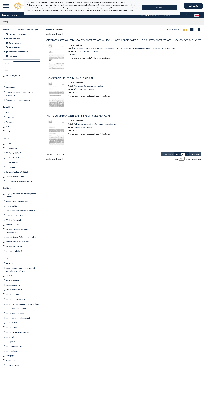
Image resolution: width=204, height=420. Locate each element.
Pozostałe (10, 122)
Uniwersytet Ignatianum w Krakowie (20, 210)
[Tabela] (198, 30)
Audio (8, 112)
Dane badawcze (15, 43)
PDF (7, 126)
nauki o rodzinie (12, 323)
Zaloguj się (193, 6)
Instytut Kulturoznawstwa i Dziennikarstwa (17, 230)
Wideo (8, 131)
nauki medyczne (12, 294)
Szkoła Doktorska (13, 206)
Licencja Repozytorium (15, 176)
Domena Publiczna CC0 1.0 (17, 172)
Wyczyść (21, 30)
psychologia (10, 360)
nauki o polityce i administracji (18, 318)
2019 (74, 55)
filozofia (9, 263)
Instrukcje (12, 56)
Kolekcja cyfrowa (13, 75)
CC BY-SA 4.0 (11, 167)
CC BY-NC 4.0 (11, 148)
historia (9, 275)
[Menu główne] (5, 6)
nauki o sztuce (11, 327)
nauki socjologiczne (14, 346)
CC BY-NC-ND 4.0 (13, 153)
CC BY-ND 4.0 (11, 162)
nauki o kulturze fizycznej (16, 308)
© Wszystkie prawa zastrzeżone (19, 181)
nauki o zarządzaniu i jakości (17, 332)
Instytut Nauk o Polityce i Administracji (21, 237)
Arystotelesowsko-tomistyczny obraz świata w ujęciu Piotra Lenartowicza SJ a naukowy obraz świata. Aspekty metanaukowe (123, 39)
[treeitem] (21, 34)
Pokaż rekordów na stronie (187, 159)
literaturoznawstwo (14, 285)
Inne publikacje (14, 38)
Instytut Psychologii (14, 251)
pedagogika (10, 355)
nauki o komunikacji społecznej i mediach (22, 304)
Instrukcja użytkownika (150, 15)
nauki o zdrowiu (12, 337)
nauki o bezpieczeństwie (16, 299)
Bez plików (10, 87)
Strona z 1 (182, 154)
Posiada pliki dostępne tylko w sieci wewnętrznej (20, 93)
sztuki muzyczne (12, 365)
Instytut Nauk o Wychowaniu (17, 241)
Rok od (6, 64)
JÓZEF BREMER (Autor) (84, 89)
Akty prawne (14, 47)
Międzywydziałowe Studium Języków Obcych (21, 194)
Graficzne (10, 117)
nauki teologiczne (13, 351)
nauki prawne (11, 341)
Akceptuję (159, 7)
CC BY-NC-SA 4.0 (13, 158)
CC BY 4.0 (10, 143)
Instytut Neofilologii (14, 246)
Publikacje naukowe (17, 34)
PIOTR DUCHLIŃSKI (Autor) (86, 51)
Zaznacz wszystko (32, 30)
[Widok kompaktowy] (192, 30)
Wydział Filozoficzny (14, 215)
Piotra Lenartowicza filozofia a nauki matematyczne (78, 115)
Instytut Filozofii (12, 224)
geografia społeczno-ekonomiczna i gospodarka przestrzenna (20, 269)
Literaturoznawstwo (14, 290)
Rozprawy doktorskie (18, 51)
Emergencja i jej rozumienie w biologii (70, 77)
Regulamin (166, 15)
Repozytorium (9, 15)
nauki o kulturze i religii (15, 313)
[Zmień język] (198, 15)
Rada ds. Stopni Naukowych (17, 201)
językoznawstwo (12, 280)
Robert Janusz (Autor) (83, 127)
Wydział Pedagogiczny (15, 220)
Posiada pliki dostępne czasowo (19, 100)
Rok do (6, 70)
